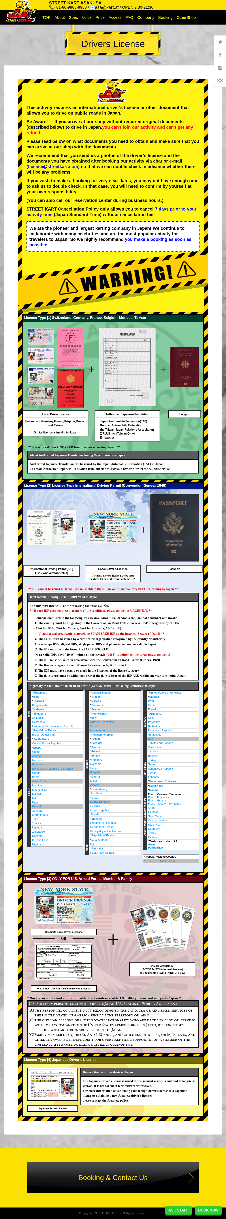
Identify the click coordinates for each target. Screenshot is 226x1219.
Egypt (37, 747)
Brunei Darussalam (43, 734)
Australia (97, 848)
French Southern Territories (164, 803)
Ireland (95, 755)
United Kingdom (101, 692)
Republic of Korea (44, 730)
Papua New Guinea (102, 852)
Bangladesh (39, 705)
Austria (96, 747)
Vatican (94, 797)
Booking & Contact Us (113, 1178)
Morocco (37, 760)
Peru (151, 701)
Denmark (97, 705)
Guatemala (154, 734)
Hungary (96, 759)
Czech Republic (99, 810)
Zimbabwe (38, 831)
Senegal (37, 810)
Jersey (152, 833)
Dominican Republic (160, 730)
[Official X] (220, 41)
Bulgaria (95, 772)
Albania (95, 785)
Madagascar (39, 789)
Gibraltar (153, 837)
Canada (154, 696)
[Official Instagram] (220, 67)
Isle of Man (154, 824)
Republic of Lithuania (103, 822)
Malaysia (39, 709)
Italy (94, 717)
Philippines (40, 692)
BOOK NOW (208, 1210)
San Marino (97, 793)
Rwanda (37, 806)
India (36, 696)
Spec (73, 17)
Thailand (38, 701)
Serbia (94, 726)
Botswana (38, 764)
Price (100, 17)
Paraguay (154, 722)
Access (115, 17)
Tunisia (36, 823)
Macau (153, 790)
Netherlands (99, 713)
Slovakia (95, 814)
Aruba (151, 807)
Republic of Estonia (103, 835)
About (60, 17)
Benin (35, 777)
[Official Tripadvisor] (220, 80)
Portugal (96, 743)
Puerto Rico (155, 847)
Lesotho (37, 785)
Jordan (152, 772)
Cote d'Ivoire (39, 781)
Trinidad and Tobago (160, 743)
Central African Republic (46, 743)
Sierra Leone (40, 814)
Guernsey (154, 828)
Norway (96, 701)
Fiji (92, 844)
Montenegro (97, 730)
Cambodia (38, 722)
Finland (95, 738)
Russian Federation (102, 722)
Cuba (151, 705)
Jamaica (153, 751)
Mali (34, 798)
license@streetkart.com (53, 166)
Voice (87, 17)
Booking (165, 17)
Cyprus (96, 776)
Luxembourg (99, 789)
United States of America (165, 692)
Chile (151, 717)
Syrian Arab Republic (160, 768)
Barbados (154, 726)
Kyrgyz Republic (100, 801)
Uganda (37, 827)
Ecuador (153, 709)
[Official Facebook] (220, 54)
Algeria (36, 756)
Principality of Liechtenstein (106, 831)
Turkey (152, 760)
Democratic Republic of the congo (52, 768)
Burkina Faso (40, 840)
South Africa (41, 739)
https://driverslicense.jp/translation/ (147, 469)
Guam (152, 844)
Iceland (94, 768)
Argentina (155, 713)
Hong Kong (156, 786)
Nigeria (36, 844)
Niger (35, 802)
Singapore (39, 713)
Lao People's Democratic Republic (53, 726)
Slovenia (96, 818)
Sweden (96, 709)
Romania (95, 764)
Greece (96, 696)
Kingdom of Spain (102, 734)
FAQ (129, 17)
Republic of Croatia (101, 827)
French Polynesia (158, 797)
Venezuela (154, 747)
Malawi (36, 793)
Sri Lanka (38, 717)
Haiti (151, 738)
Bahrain (153, 756)
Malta (93, 780)
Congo (36, 772)
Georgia (95, 806)
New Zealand (99, 840)
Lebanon (153, 777)
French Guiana (157, 800)
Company (145, 17)
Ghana (36, 751)
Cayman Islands (158, 820)
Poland (95, 751)
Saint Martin (155, 816)
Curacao (153, 812)
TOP (46, 17)
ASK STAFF (178, 1210)
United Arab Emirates (162, 781)
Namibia (37, 836)
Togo (35, 819)
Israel (152, 764)
